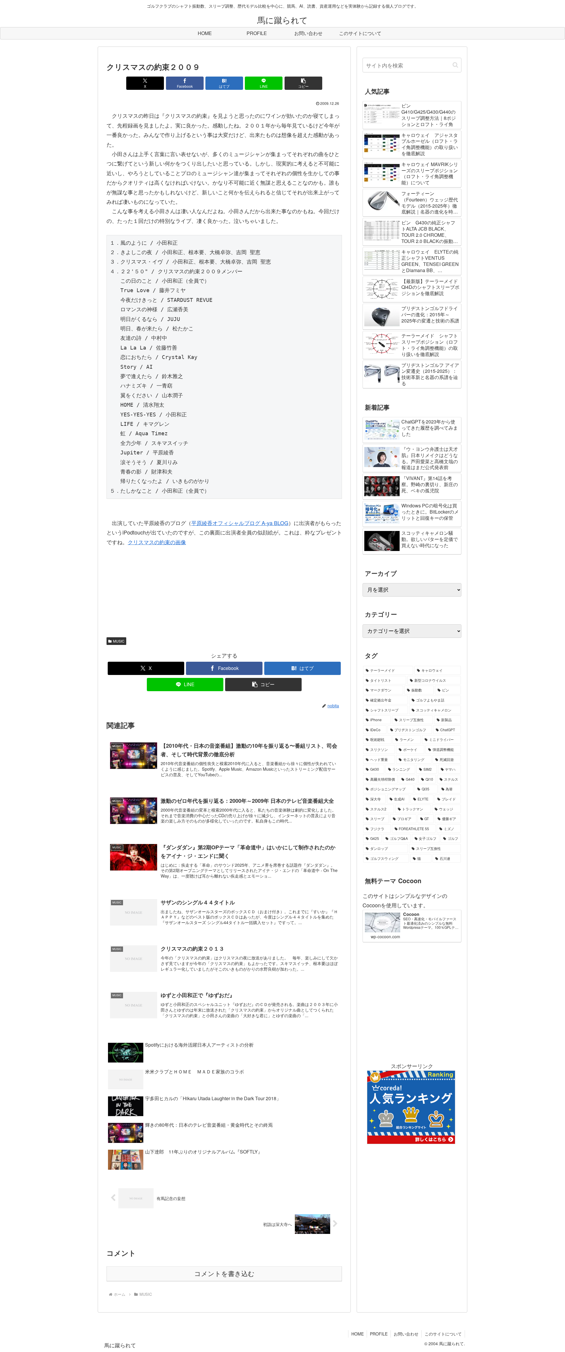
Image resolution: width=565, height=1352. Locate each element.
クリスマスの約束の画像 (157, 542)
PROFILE (379, 1334)
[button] (303, 83)
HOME (357, 1334)
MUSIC (118, 640)
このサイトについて (443, 1334)
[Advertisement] (412, 1002)
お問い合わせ (406, 1334)
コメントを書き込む (224, 1273)
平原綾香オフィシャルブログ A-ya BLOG (239, 523)
